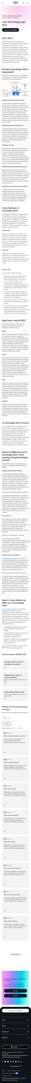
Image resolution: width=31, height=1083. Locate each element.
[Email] (21, 1062)
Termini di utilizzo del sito (14, 1070)
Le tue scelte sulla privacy (8, 1073)
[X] (2, 1062)
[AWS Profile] (28, 3)
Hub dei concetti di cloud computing (11, 15)
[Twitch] (13, 1062)
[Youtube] (16, 1062)
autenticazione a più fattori (10, 558)
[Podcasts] (18, 1062)
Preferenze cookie (6, 1075)
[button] (10, 30)
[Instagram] (10, 1062)
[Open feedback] (29, 541)
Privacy (4, 1070)
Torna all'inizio (14, 1066)
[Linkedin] (8, 1062)
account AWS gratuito (16, 647)
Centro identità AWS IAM (9, 609)
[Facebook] (5, 1062)
